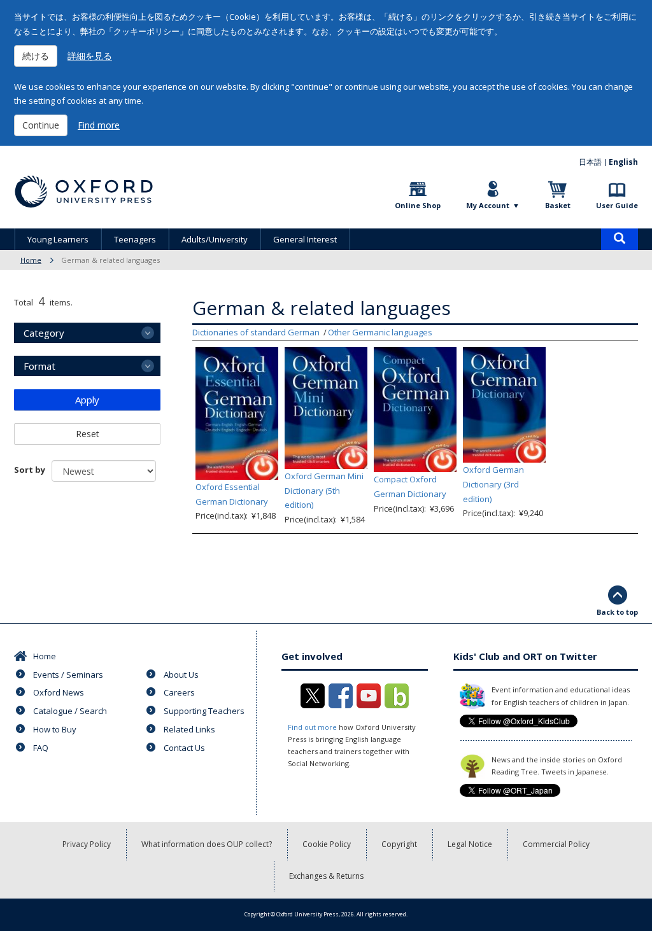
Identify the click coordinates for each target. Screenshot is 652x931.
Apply (87, 399)
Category (44, 332)
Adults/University (214, 239)
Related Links (189, 729)
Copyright (399, 844)
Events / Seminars (68, 674)
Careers (179, 692)
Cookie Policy (326, 844)
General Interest (305, 239)
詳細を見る (89, 56)
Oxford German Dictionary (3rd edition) (493, 484)
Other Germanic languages (380, 332)
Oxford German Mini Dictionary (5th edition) (324, 490)
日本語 (590, 162)
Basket (557, 205)
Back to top (617, 612)
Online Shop (418, 205)
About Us (181, 674)
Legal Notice (470, 844)
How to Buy (54, 729)
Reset (87, 434)
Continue (40, 125)
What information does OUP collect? (206, 844)
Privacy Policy (86, 844)
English (623, 162)
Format (39, 366)
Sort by (29, 469)
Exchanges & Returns (326, 876)
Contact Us (184, 747)
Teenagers (135, 239)
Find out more (312, 727)
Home (30, 260)
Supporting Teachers (204, 711)
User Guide (617, 205)
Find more (99, 125)
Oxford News (58, 692)
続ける (35, 56)
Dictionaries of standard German (256, 332)
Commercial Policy (556, 844)
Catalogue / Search (70, 711)
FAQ (40, 747)
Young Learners (58, 239)
